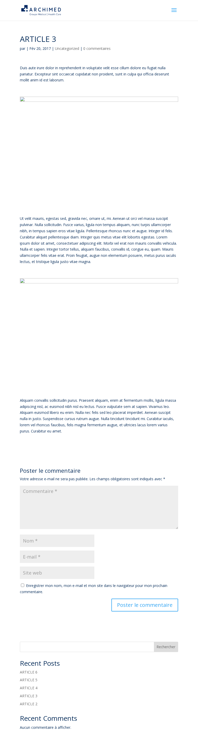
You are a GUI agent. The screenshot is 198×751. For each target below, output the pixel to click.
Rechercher (165, 646)
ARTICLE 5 (28, 679)
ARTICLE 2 (28, 703)
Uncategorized (67, 48)
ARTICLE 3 (28, 695)
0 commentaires (97, 48)
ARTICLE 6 (28, 672)
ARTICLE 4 (28, 687)
